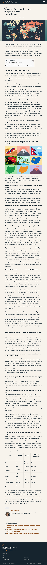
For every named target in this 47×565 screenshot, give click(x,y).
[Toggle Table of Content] (32, 61)
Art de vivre (4, 557)
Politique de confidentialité (37, 563)
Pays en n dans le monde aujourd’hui (14, 62)
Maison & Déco (26, 559)
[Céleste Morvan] (7, 514)
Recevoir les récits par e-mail (9, 550)
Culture (5, 7)
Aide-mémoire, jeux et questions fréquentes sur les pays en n (19, 65)
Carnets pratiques (27, 557)
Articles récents (12, 507)
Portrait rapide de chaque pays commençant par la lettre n (19, 64)
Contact (43, 563)
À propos (6, 507)
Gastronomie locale (5, 559)
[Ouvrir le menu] (44, 2)
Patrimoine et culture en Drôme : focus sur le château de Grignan (22, 533)
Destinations (4, 555)
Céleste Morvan (15, 510)
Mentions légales (29, 563)
